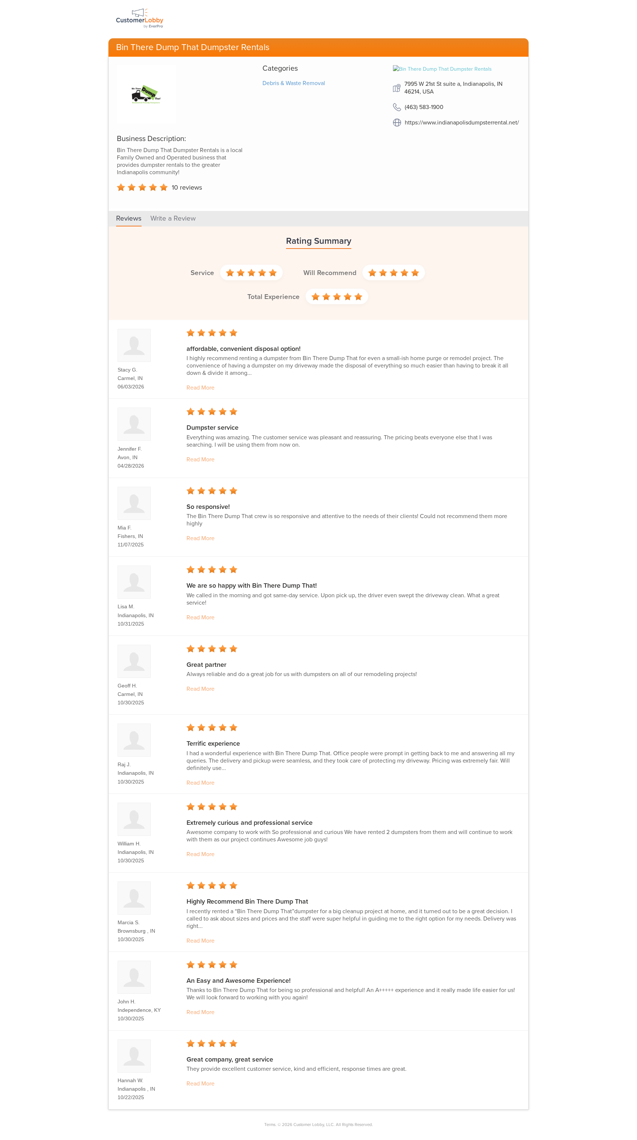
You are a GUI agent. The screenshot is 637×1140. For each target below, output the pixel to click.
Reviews (129, 218)
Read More (201, 387)
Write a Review (173, 218)
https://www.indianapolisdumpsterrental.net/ (462, 122)
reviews (187, 187)
